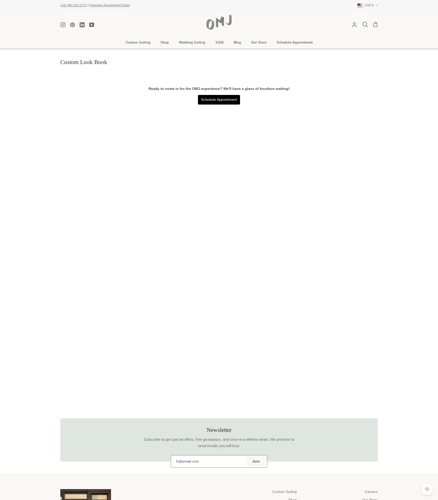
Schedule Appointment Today (110, 5)
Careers (371, 492)
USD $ (369, 5)
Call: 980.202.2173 (73, 5)
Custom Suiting (284, 492)
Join (256, 461)
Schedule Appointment (219, 100)
